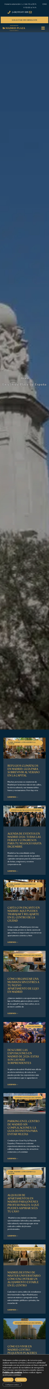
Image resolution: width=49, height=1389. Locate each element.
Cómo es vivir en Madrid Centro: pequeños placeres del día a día (22, 1351)
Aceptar (8, 1380)
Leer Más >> (12, 797)
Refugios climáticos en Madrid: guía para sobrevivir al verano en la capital (23, 770)
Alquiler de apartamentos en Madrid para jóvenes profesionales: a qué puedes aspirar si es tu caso (23, 1203)
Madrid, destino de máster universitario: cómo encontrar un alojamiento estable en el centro (24, 1278)
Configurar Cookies (12, 1384)
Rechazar (20, 1380)
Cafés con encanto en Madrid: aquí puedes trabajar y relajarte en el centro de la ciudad (23, 914)
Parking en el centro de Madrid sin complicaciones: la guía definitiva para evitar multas (23, 1127)
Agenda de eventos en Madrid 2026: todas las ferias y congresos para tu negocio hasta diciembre (24, 840)
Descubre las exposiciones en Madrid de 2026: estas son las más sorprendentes (23, 1056)
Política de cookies (12, 1372)
